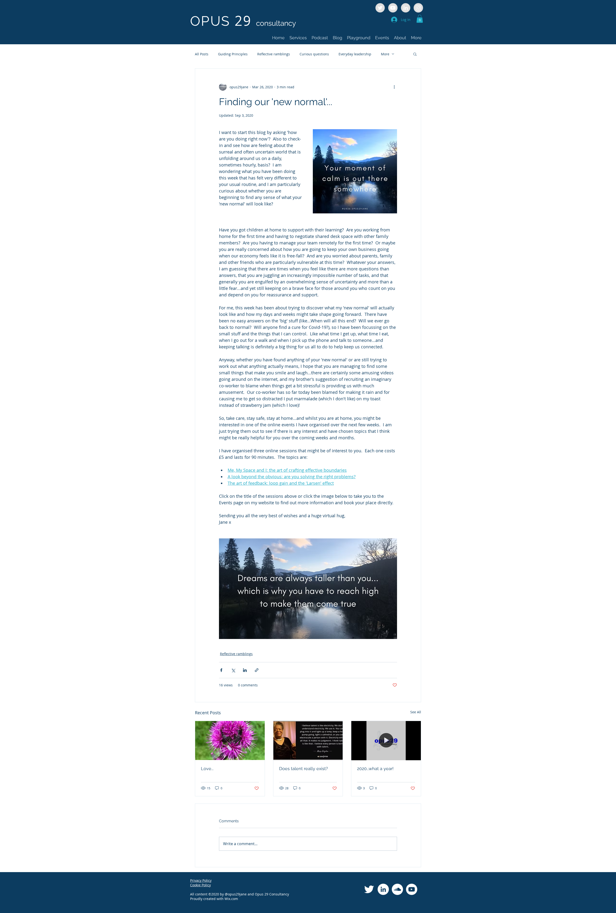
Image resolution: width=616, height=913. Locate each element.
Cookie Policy (200, 885)
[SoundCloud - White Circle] (397, 889)
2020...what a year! (375, 768)
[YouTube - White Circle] (411, 889)
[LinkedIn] (383, 889)
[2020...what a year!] (386, 740)
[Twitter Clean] (369, 889)
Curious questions (314, 54)
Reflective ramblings (273, 54)
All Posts (201, 54)
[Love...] (230, 740)
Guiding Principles (233, 54)
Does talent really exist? (303, 768)
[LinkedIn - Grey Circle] (405, 8)
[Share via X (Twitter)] (233, 670)
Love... (207, 768)
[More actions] (394, 87)
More (385, 54)
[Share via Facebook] (221, 670)
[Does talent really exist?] (308, 740)
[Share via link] (256, 670)
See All (415, 712)
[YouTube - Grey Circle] (393, 8)
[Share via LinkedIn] (245, 670)
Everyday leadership (355, 54)
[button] (419, 19)
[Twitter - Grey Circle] (380, 8)
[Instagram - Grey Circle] (418, 8)
